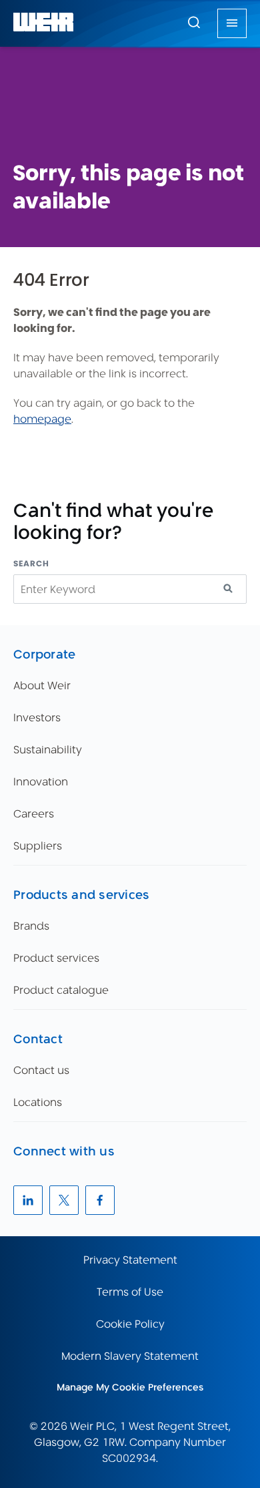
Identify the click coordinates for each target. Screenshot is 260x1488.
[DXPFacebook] (100, 1200)
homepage (42, 419)
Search (31, 563)
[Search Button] (194, 23)
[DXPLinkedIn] (28, 1200)
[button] (194, 22)
